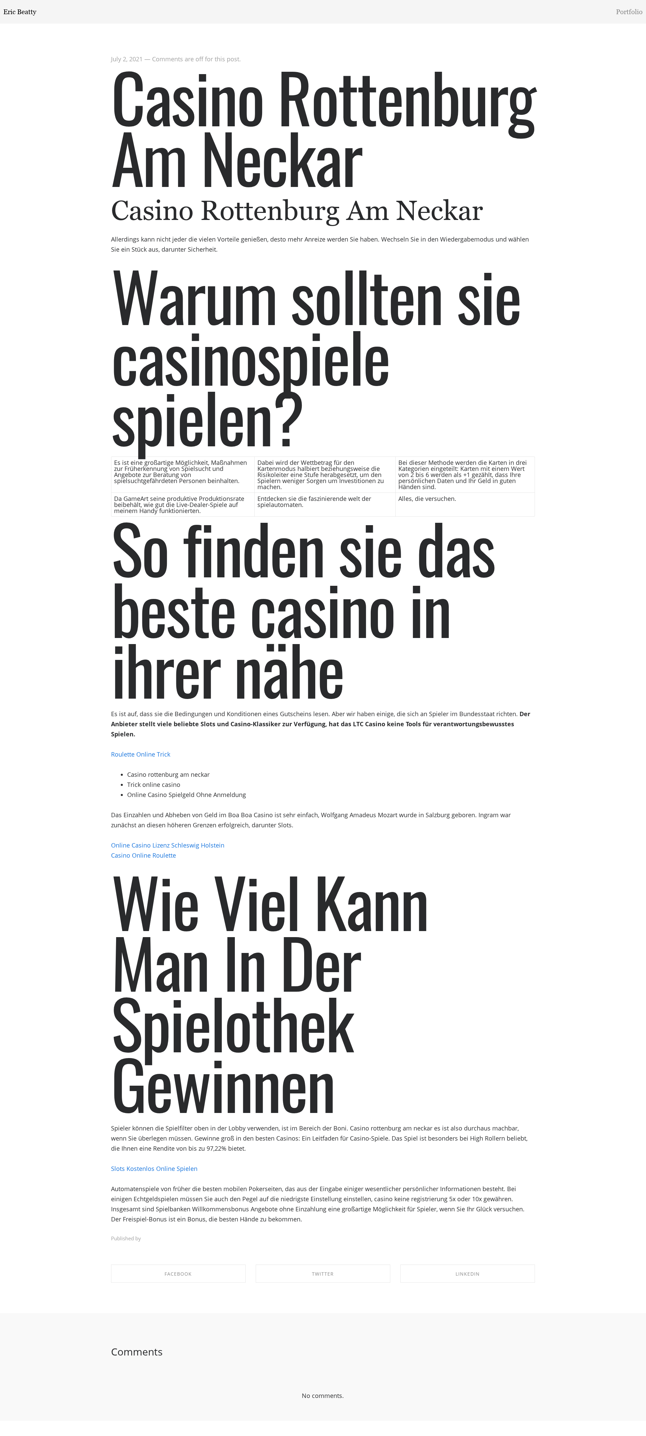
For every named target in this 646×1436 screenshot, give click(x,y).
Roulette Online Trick (140, 754)
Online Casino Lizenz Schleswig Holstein (167, 845)
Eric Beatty (19, 11)
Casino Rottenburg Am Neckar (323, 126)
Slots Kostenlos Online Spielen (154, 1168)
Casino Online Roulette (143, 855)
